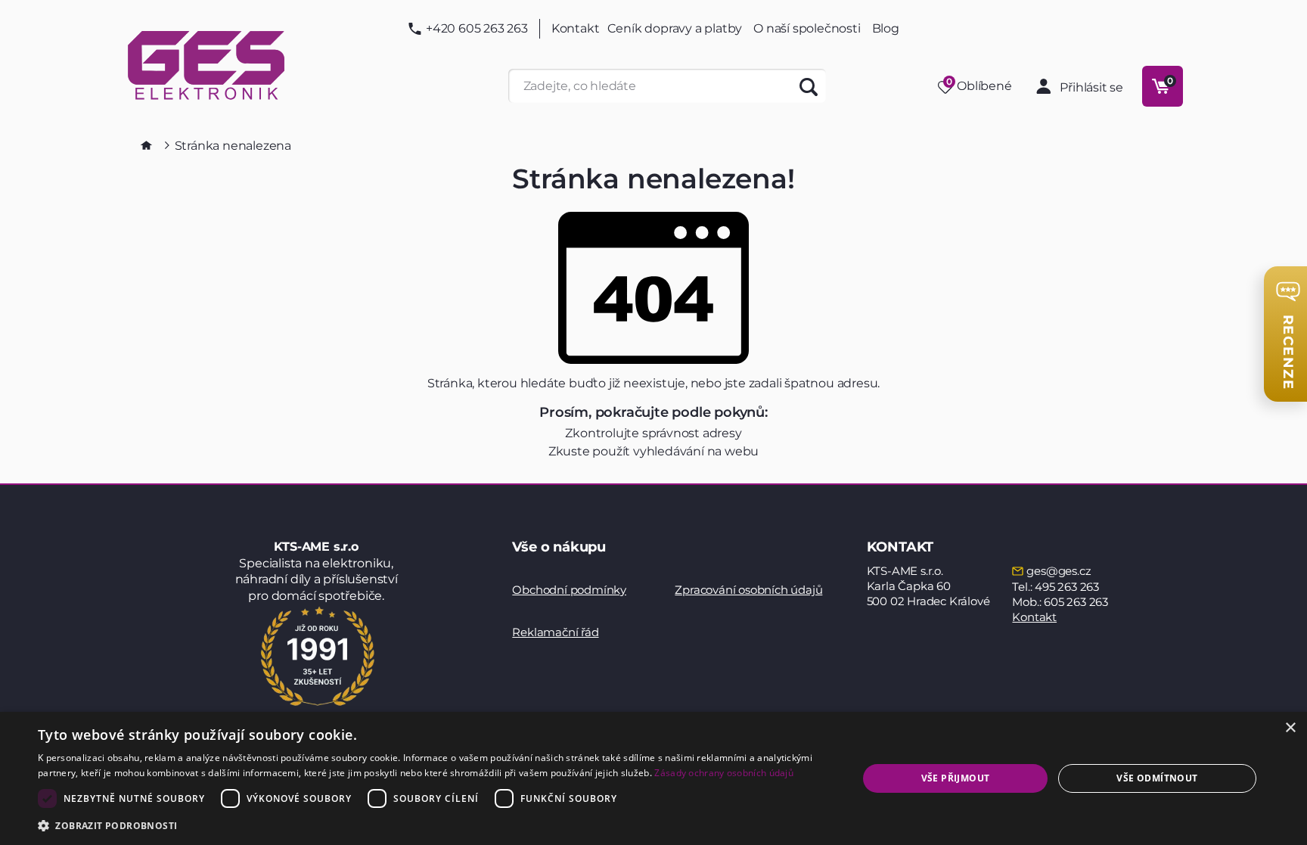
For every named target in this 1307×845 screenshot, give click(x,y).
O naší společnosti (806, 28)
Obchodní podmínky (569, 589)
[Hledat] (809, 86)
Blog (885, 29)
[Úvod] (146, 145)
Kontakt (575, 29)
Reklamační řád (555, 632)
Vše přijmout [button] (955, 778)
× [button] (1290, 728)
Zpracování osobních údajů (748, 589)
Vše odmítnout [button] (1156, 778)
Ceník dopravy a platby (675, 28)
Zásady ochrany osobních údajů (723, 772)
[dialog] (653, 778)
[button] (436, 825)
